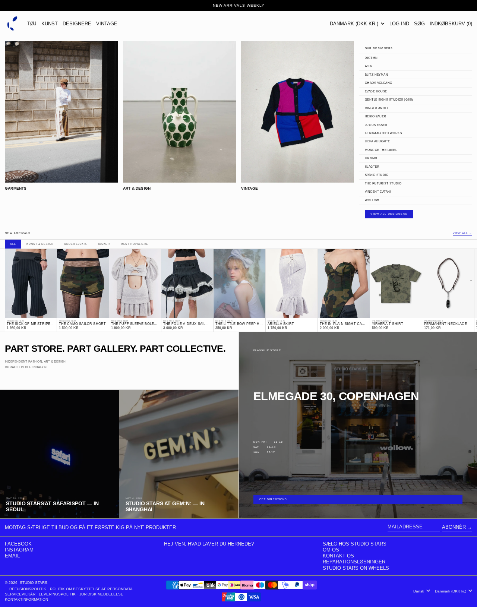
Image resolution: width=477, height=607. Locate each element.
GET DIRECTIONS (273, 499)
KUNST (49, 23)
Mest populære (134, 244)
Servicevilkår (20, 594)
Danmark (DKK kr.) (355, 23)
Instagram (19, 549)
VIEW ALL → (462, 233)
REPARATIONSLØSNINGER (354, 562)
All (13, 244)
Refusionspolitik (27, 589)
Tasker (104, 244)
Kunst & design (39, 244)
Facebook (18, 543)
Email (12, 555)
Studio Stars (33, 583)
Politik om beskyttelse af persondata (91, 589)
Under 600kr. (75, 244)
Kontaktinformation (26, 599)
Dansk (419, 591)
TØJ (32, 23)
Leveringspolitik (57, 594)
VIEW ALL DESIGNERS (388, 213)
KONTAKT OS (338, 556)
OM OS (331, 550)
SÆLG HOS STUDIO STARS (354, 544)
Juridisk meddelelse (101, 594)
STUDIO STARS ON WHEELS (356, 568)
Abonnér (454, 527)
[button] (419, 23)
